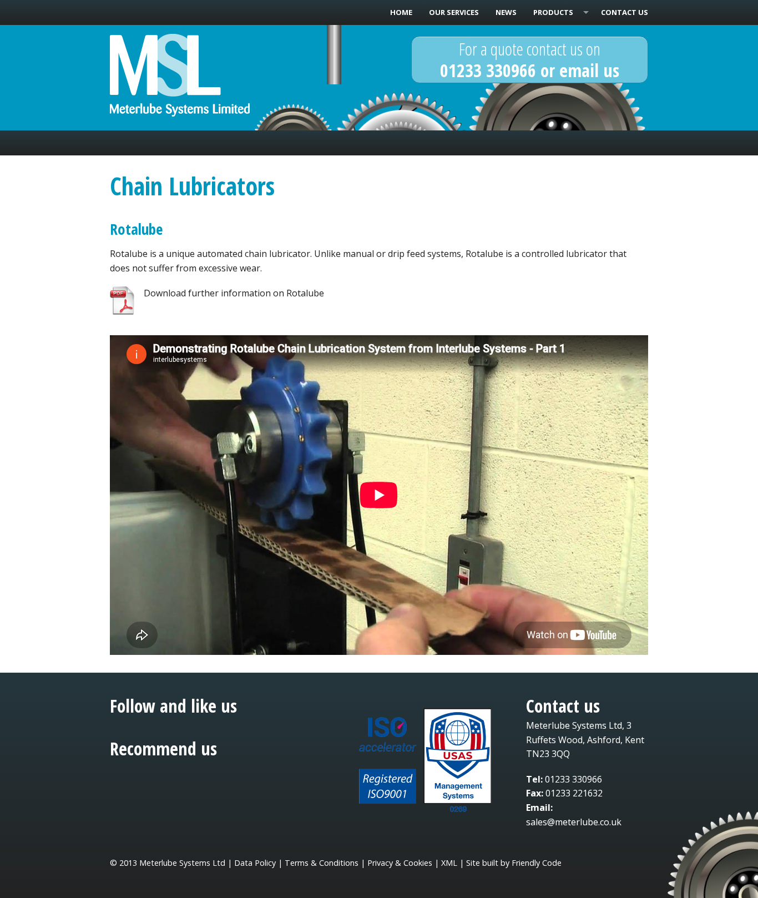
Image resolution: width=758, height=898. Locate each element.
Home (401, 12)
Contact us (624, 12)
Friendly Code (537, 862)
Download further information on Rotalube (234, 293)
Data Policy (255, 862)
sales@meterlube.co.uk (573, 822)
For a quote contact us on (529, 59)
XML (449, 862)
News (506, 12)
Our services (454, 12)
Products (553, 12)
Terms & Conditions (321, 862)
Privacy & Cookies (399, 862)
